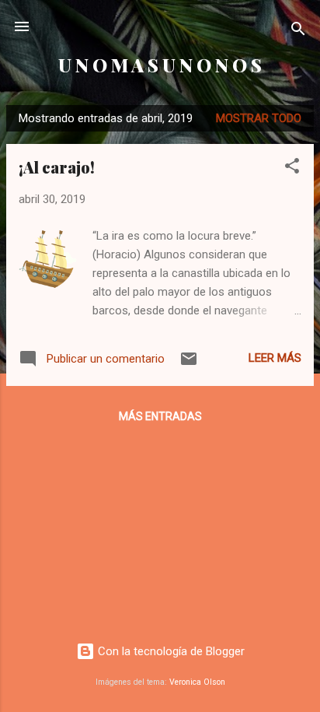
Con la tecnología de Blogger (170, 651)
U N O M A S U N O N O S (160, 65)
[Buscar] (298, 31)
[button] (292, 168)
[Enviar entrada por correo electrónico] (188, 364)
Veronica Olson (197, 682)
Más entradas (160, 416)
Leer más (275, 358)
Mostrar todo (258, 118)
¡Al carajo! (57, 166)
